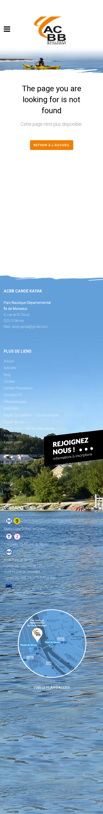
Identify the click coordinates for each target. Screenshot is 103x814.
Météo (8, 483)
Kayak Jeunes (14, 422)
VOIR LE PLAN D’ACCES (51, 688)
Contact (9, 381)
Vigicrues (11, 489)
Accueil (9, 361)
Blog (7, 374)
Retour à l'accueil (52, 145)
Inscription (12, 408)
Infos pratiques (15, 401)
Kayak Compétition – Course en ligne (31, 415)
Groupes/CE (13, 395)
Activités (10, 368)
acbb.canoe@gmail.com (30, 327)
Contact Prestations (18, 388)
